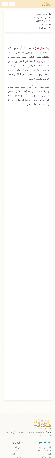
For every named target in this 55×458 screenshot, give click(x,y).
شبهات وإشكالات (18, 454)
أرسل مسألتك (19, 451)
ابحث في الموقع (45, 447)
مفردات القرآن (43, 17)
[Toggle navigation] (5, 4)
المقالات (48, 454)
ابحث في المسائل (18, 447)
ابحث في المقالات (44, 451)
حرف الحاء (33, 17)
